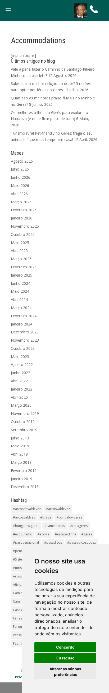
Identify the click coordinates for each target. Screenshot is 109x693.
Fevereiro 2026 (24, 209)
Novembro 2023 (25, 340)
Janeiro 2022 (21, 389)
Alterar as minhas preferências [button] (65, 672)
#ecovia (43, 534)
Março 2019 (21, 462)
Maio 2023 (20, 356)
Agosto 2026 (22, 161)
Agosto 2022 (22, 364)
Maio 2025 (20, 242)
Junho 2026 (20, 177)
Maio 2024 (20, 291)
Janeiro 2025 (21, 275)
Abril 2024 (19, 299)
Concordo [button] (65, 647)
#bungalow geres (26, 526)
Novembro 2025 (25, 226)
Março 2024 (21, 307)
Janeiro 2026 (21, 218)
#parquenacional (26, 542)
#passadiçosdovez (81, 542)
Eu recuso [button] (65, 658)
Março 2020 (21, 405)
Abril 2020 (19, 397)
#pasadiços (53, 542)
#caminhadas (54, 526)
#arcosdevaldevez (27, 509)
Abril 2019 (19, 454)
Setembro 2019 (24, 429)
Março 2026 (21, 201)
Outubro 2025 (23, 234)
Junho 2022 (20, 372)
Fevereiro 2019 (24, 470)
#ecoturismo (22, 534)
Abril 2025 (19, 250)
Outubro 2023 (23, 348)
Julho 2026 (20, 169)
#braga (45, 517)
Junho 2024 (20, 283)
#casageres (79, 526)
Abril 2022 (19, 380)
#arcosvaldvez (24, 517)
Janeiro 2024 (21, 324)
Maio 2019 (20, 445)
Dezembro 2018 (25, 486)
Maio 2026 (20, 185)
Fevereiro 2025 (24, 266)
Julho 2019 (20, 437)
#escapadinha (65, 534)
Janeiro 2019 (21, 478)
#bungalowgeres (69, 517)
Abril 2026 (19, 193)
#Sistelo (19, 559)
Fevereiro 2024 (24, 315)
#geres (86, 534)
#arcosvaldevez (58, 509)
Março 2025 (21, 258)
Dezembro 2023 (25, 331)
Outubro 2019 (23, 421)
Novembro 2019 (25, 413)
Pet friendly (21, 643)
